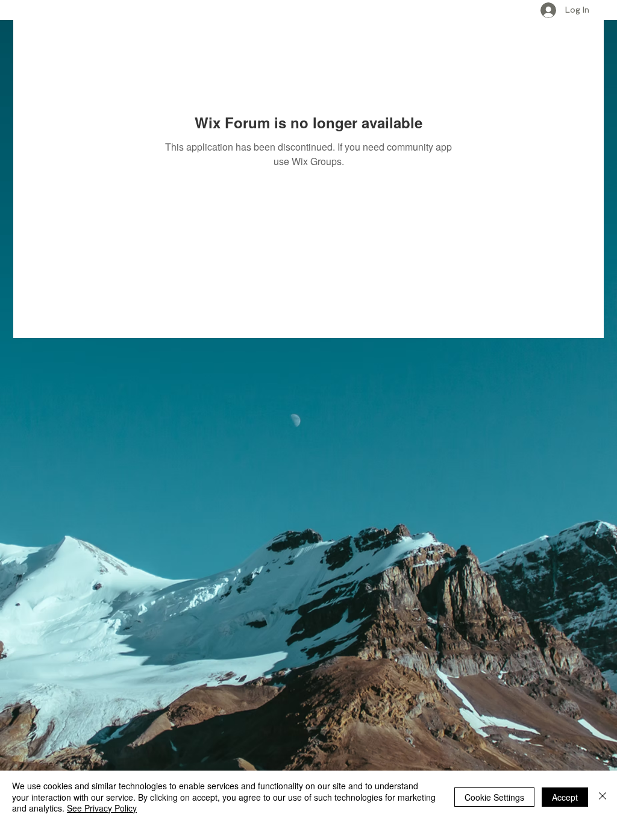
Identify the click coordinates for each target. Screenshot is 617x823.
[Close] (602, 796)
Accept (565, 797)
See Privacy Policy (102, 808)
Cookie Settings (494, 797)
